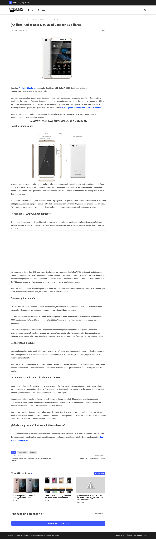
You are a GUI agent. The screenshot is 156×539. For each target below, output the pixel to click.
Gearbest (19, 20)
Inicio (12, 20)
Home (30, 10)
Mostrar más (99, 473)
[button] (145, 10)
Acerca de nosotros (128, 535)
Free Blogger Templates (50, 535)
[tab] (31, 10)
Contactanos (142, 535)
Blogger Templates (23, 535)
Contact (41, 10)
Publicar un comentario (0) (58, 523)
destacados (22, 452)
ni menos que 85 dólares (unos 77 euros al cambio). (81, 108)
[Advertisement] (32, 248)
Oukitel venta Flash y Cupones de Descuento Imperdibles (58, 497)
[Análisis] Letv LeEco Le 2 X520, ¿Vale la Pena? (24, 497)
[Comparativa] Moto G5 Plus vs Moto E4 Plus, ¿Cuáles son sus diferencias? (90, 498)
